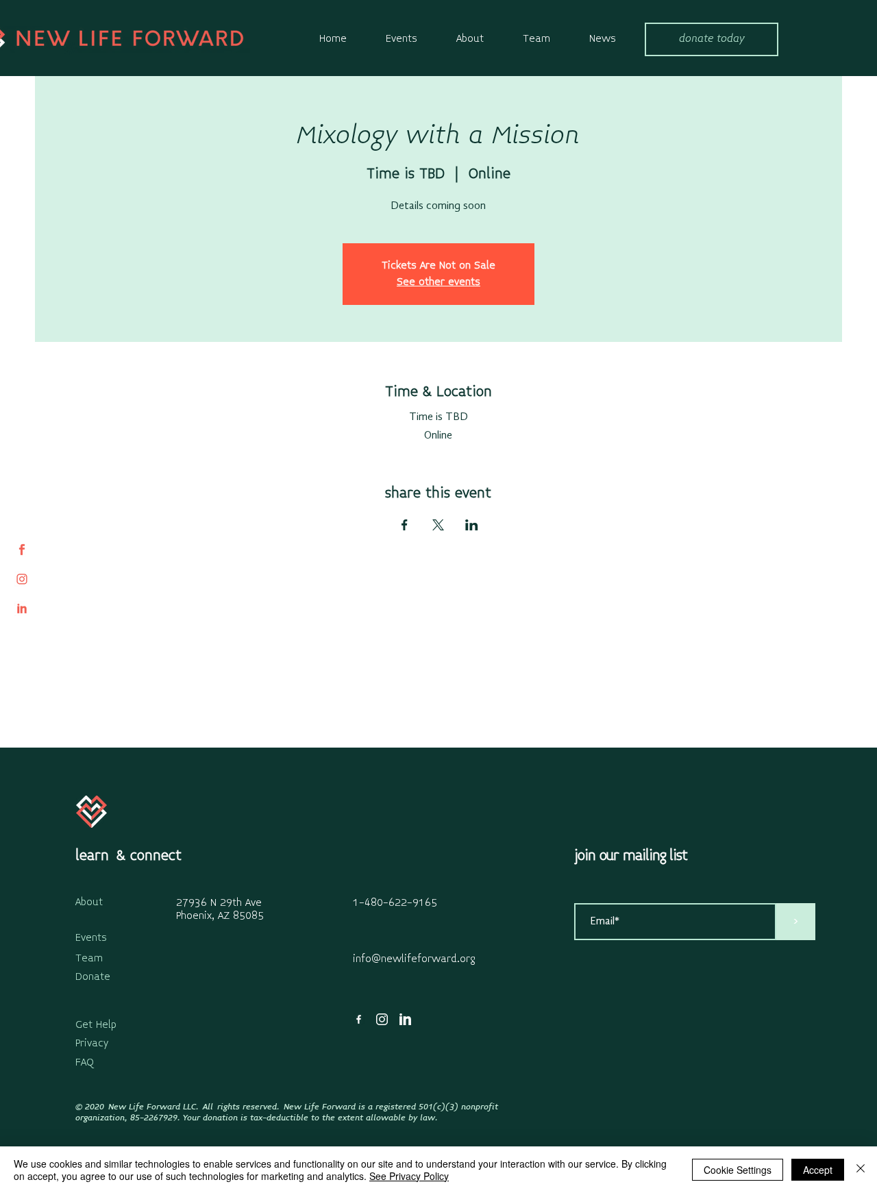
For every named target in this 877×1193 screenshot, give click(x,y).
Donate (92, 977)
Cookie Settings (737, 1170)
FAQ (84, 1062)
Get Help (95, 1025)
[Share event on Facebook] (404, 524)
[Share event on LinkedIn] (471, 524)
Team (89, 958)
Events (91, 938)
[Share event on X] (438, 524)
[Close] (860, 1169)
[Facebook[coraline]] (21, 549)
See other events (438, 282)
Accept (817, 1170)
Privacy (91, 1043)
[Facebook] (359, 1019)
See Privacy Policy (409, 1176)
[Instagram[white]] (382, 1019)
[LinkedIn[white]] (405, 1019)
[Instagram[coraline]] (21, 579)
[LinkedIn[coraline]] (21, 608)
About (89, 902)
